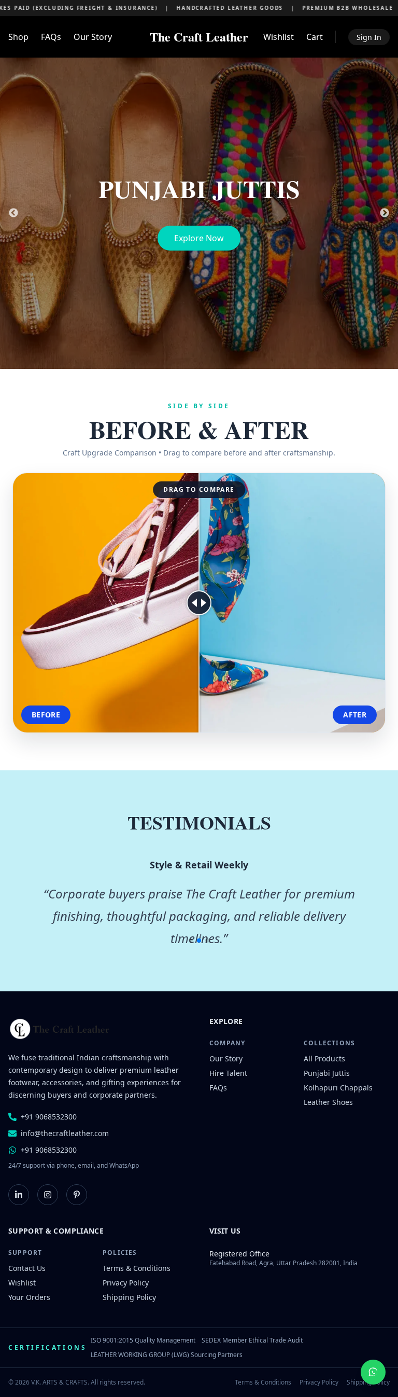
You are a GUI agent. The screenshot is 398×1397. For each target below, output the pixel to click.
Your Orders (29, 1297)
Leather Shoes (328, 1102)
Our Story (93, 37)
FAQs (51, 37)
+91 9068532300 (49, 1117)
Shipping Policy (129, 1297)
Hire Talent (228, 1073)
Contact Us (27, 1268)
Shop (18, 37)
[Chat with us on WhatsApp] (373, 1372)
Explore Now (199, 238)
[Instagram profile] (47, 1194)
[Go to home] (60, 1029)
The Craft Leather (199, 37)
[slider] (199, 602)
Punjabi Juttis (327, 1073)
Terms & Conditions (136, 1268)
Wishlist (278, 37)
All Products (324, 1058)
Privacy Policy (126, 1283)
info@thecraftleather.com (65, 1133)
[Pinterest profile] (76, 1194)
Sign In (369, 37)
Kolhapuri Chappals (338, 1087)
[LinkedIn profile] (18, 1194)
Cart (314, 37)
